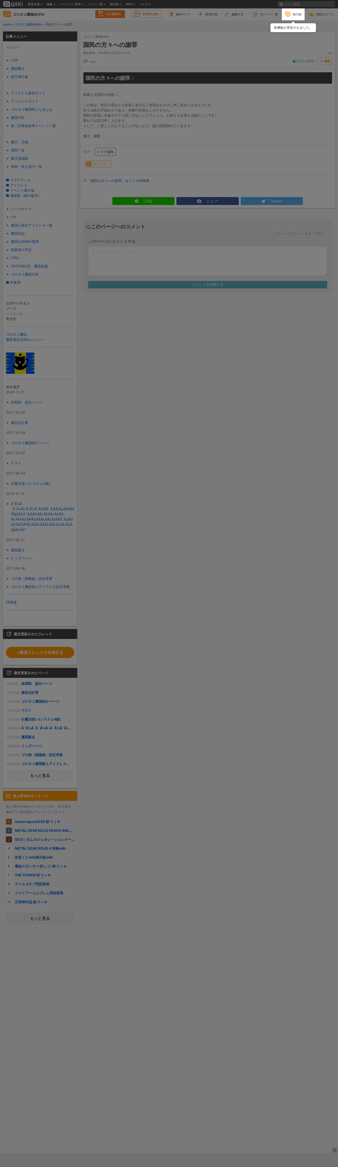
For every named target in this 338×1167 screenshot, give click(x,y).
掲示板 (297, 14)
